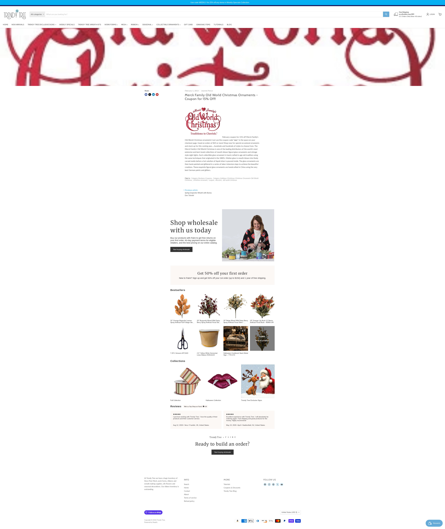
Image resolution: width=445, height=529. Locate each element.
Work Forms (111, 25)
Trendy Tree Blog (230, 491)
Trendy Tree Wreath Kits (89, 25)
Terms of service (190, 498)
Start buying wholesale (181, 249)
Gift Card (188, 25)
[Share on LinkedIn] (153, 94)
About (186, 494)
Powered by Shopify (150, 522)
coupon (211, 180)
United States (289, 512)
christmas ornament (200, 180)
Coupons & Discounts (232, 488)
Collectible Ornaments (168, 25)
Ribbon (134, 25)
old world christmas (230, 180)
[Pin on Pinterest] (157, 94)
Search (186, 484)
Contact (187, 491)
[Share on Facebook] (146, 94)
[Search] (386, 14)
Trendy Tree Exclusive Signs (41, 25)
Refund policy (189, 501)
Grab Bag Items (203, 25)
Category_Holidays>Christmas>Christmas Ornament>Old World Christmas (221, 179)
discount (218, 180)
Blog (229, 25)
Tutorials (218, 25)
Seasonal (147, 25)
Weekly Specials (67, 25)
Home (5, 25)
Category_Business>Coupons (201, 178)
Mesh (124, 25)
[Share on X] (149, 94)
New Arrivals (18, 25)
